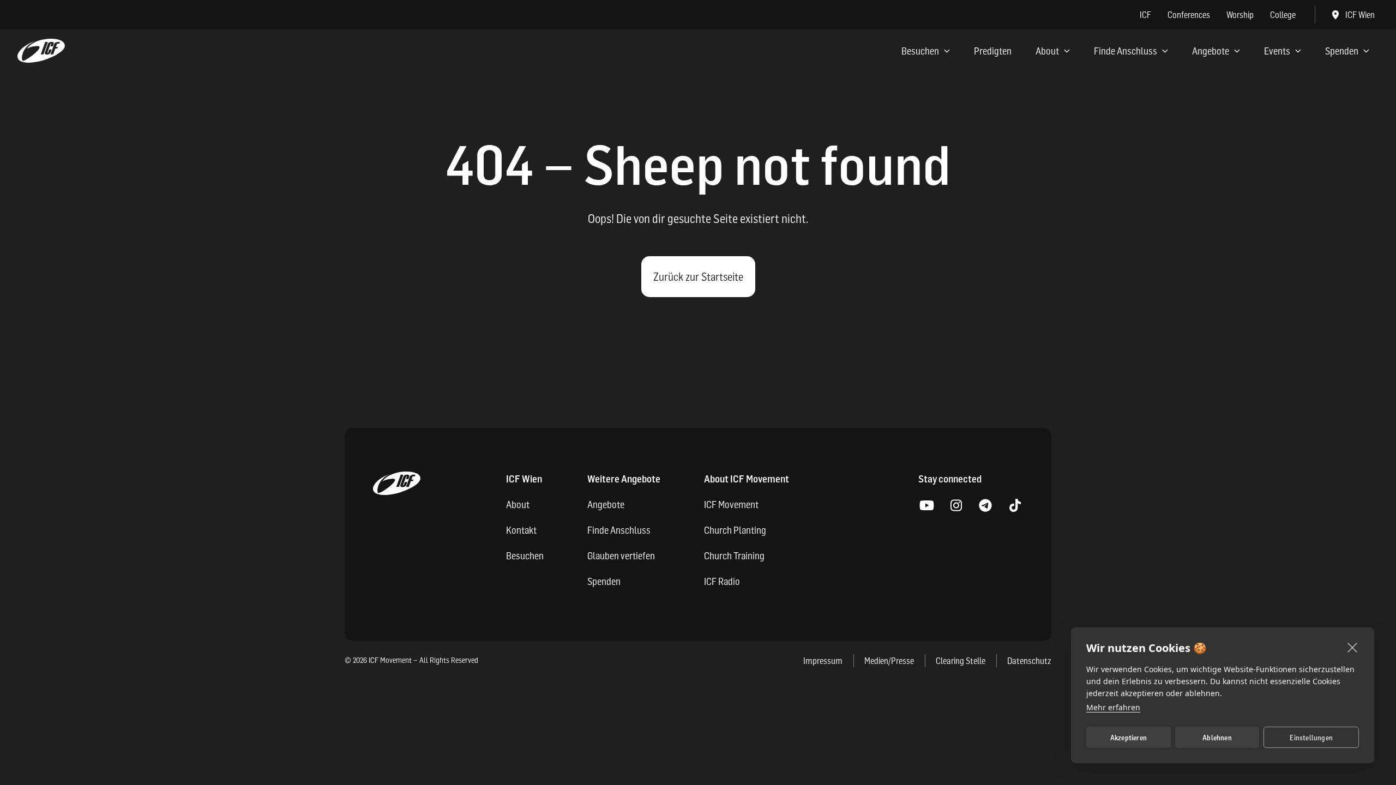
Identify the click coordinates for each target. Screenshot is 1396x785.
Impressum (823, 660)
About (1047, 51)
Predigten (993, 51)
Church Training (734, 555)
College (1283, 14)
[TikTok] (1015, 506)
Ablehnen (1217, 737)
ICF (1145, 14)
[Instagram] (956, 506)
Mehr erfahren (1113, 707)
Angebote (1210, 51)
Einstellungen (1311, 737)
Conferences (1189, 14)
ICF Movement (731, 504)
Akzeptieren (1128, 737)
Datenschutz (1029, 660)
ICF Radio (722, 581)
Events (1277, 51)
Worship (1240, 14)
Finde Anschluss (1125, 51)
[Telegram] (985, 506)
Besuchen (920, 51)
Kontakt (521, 530)
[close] (1352, 647)
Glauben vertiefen (621, 555)
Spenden (1341, 51)
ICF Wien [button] (1360, 14)
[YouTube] (926, 506)
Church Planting (735, 530)
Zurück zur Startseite (698, 276)
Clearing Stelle (960, 660)
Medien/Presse (889, 660)
